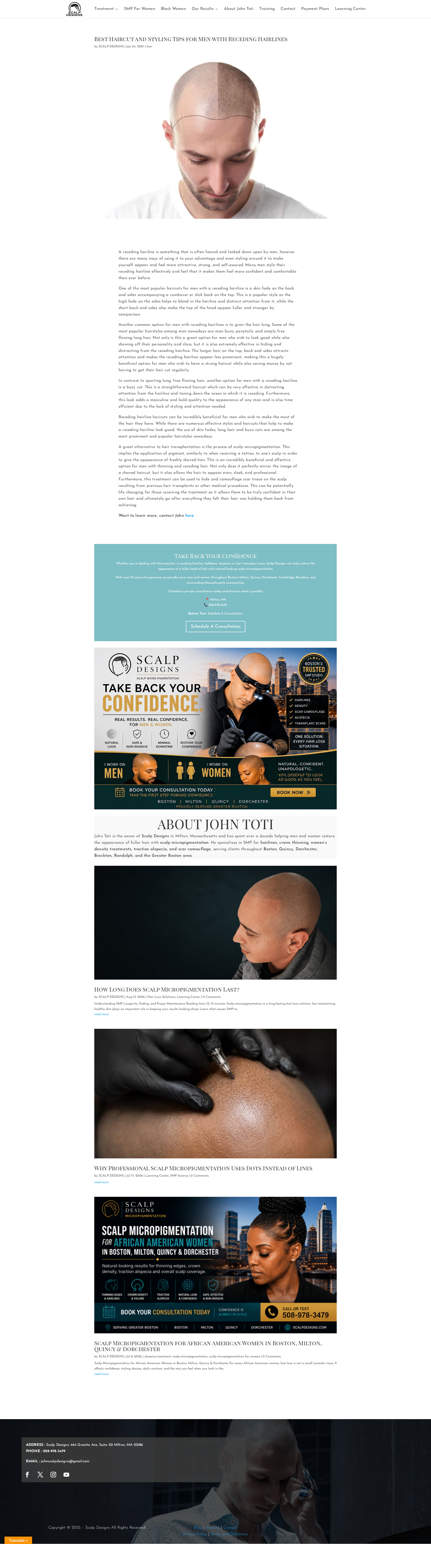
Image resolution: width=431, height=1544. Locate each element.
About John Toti (238, 9)
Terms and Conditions (229, 1534)
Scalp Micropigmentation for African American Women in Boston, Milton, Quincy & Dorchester (208, 1346)
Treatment (104, 9)
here (189, 516)
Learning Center (350, 9)
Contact (288, 9)
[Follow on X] (40, 1474)
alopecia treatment (157, 1356)
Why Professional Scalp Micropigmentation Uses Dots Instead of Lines (203, 1168)
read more (101, 1014)
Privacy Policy (195, 1534)
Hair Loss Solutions (161, 997)
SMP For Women (139, 9)
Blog (198, 1528)
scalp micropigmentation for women (234, 1356)
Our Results (203, 9)
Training (267, 9)
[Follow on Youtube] (66, 1474)
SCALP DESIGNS (111, 46)
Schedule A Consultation (215, 626)
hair (149, 46)
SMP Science (179, 1175)
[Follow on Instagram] (53, 1474)
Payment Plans (315, 9)
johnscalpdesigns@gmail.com (65, 1461)
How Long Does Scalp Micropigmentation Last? (166, 989)
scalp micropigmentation (190, 1356)
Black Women (173, 9)
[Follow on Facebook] (27, 1474)
